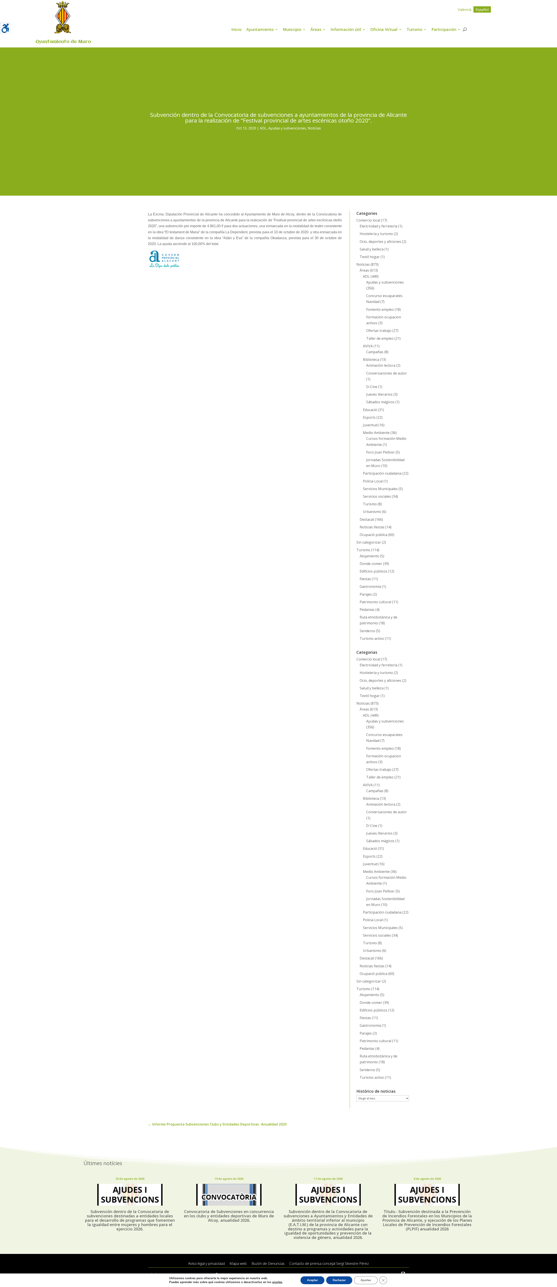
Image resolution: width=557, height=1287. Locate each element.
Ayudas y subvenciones (287, 128)
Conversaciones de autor (386, 373)
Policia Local (373, 481)
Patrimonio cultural (375, 602)
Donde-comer (371, 563)
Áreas (315, 30)
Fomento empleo (380, 309)
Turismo (414, 30)
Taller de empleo (380, 338)
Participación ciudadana (382, 473)
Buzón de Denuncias (268, 1263)
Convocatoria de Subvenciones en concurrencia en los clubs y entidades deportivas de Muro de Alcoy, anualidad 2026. (229, 1216)
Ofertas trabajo (378, 330)
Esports (369, 417)
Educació (370, 409)
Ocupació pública (373, 534)
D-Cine (371, 386)
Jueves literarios (379, 394)
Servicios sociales (377, 496)
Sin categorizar (368, 542)
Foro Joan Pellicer (380, 452)
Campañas (374, 351)
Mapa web (238, 1263)
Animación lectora (380, 365)
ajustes (277, 1282)
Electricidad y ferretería (378, 226)
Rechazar (339, 1280)
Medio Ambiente (376, 432)
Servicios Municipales (380, 488)
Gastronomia (370, 586)
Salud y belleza (372, 249)
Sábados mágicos (380, 402)
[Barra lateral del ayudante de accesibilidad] (5, 28)
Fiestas (365, 578)
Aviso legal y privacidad (206, 1263)
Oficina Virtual (384, 30)
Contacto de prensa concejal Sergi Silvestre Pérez (329, 1263)
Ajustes (366, 1280)
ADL (263, 128)
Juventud (370, 425)
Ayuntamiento (260, 30)
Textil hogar (370, 256)
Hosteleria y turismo (376, 233)
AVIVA (368, 346)
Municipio (292, 30)
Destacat (367, 519)
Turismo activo (372, 638)
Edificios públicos (373, 571)
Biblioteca (371, 359)
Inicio (236, 30)
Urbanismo (372, 511)
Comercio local (368, 220)
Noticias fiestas (372, 527)
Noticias (314, 128)
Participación (443, 30)
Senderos (367, 630)
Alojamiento (369, 556)
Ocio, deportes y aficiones (380, 241)
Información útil (346, 30)
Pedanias (367, 609)
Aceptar (312, 1280)
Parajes (366, 594)
